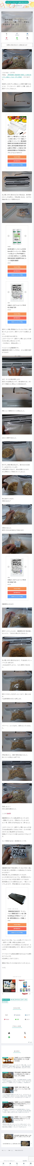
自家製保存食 (6, 999)
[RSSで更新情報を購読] (25, 1037)
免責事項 (25, 1160)
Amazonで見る (17, 157)
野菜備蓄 (6, 1001)
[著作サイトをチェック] (9, 1033)
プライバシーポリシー (9, 1160)
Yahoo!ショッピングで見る (17, 165)
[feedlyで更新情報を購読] (9, 1037)
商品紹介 (18, 999)
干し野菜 (25, 999)
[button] (27, 38)
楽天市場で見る (17, 161)
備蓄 (13, 999)
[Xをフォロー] (25, 1033)
